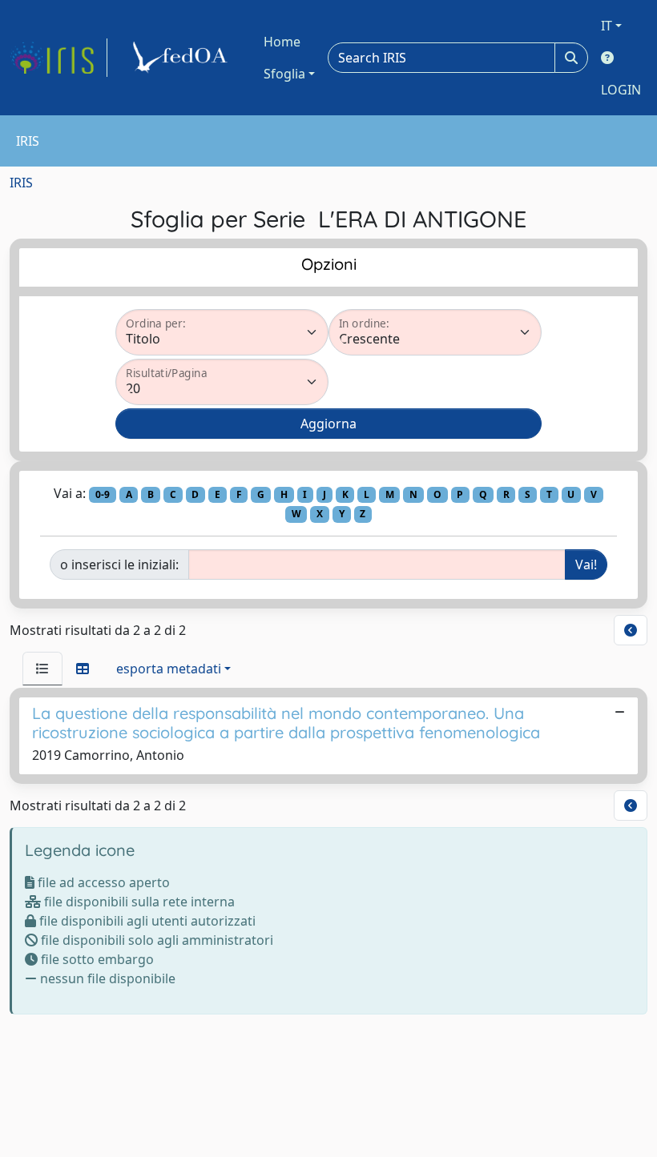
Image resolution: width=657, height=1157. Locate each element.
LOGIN (621, 89)
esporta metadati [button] (168, 668)
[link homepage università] (182, 57)
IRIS (21, 182)
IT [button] (606, 25)
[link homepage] (58, 57)
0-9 (102, 494)
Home (282, 41)
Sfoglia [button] (284, 73)
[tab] (42, 668)
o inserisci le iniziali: (119, 564)
